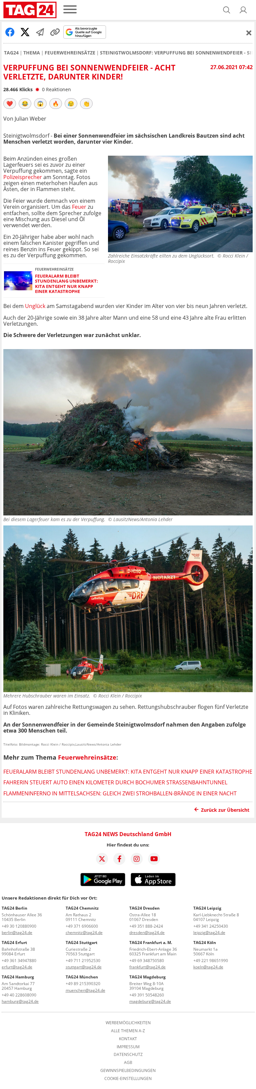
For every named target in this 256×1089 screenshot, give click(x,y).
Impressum (128, 1047)
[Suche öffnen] (226, 10)
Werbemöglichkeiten (128, 1023)
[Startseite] (30, 10)
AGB (128, 1062)
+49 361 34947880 (19, 960)
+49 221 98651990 (210, 960)
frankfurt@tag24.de (147, 967)
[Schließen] (249, 32)
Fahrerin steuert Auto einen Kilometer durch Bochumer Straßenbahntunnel (115, 782)
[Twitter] (102, 859)
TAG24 (11, 52)
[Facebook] (119, 859)
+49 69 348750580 (146, 960)
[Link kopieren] (55, 32)
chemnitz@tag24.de (84, 932)
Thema (31, 52)
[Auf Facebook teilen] (10, 32)
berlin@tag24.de (17, 932)
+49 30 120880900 (19, 926)
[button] (243, 10)
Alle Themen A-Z (128, 1031)
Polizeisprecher (22, 177)
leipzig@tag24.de (209, 932)
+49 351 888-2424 (146, 926)
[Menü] (70, 10)
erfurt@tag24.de (17, 967)
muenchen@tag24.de (85, 990)
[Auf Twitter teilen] (25, 32)
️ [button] (9, 103)
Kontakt (128, 1039)
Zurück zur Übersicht (225, 810)
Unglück (35, 306)
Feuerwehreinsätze (70, 52)
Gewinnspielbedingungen (128, 1070)
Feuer (79, 206)
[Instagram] (137, 859)
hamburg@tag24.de (20, 1001)
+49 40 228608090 (19, 995)
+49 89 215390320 (83, 983)
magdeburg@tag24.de (150, 1001)
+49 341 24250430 (210, 926)
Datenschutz (128, 1054)
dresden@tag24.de (147, 932)
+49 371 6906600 (82, 926)
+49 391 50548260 (146, 995)
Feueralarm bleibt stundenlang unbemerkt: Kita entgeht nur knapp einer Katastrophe (66, 284)
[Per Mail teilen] (40, 32)
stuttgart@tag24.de (84, 967)
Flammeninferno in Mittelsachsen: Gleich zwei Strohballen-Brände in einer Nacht (120, 793)
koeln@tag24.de (208, 967)
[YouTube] (154, 859)
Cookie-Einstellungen (128, 1078)
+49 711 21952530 (83, 960)
